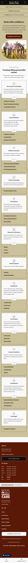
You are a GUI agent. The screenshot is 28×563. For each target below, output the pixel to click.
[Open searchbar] (25, 2)
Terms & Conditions (12, 545)
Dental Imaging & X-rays (10, 169)
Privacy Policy (6, 545)
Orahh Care (22, 545)
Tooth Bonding (7, 369)
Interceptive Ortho (8, 402)
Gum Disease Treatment (10, 216)
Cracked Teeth (7, 137)
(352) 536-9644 (16, 11)
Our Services (5, 515)
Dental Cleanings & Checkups (11, 104)
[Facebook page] (2, 508)
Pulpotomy (6, 308)
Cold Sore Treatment (9, 101)
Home (3, 512)
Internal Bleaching (8, 367)
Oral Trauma (7, 305)
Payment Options (6, 525)
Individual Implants (9, 275)
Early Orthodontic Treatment (11, 400)
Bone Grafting (7, 221)
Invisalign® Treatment (9, 429)
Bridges (6, 247)
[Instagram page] (5, 508)
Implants (6, 252)
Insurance (4, 529)
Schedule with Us (14, 36)
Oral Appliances (8, 405)
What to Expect (6, 522)
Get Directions (14, 458)
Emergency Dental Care (10, 140)
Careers (18, 545)
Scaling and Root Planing (10, 218)
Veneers (6, 372)
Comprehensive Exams (10, 107)
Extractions (7, 338)
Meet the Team (5, 518)
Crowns (6, 250)
